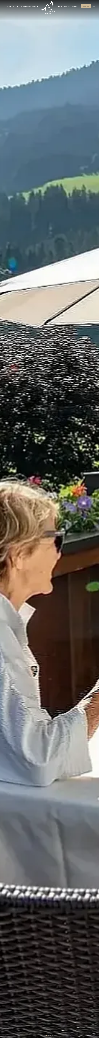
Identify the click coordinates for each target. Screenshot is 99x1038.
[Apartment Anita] (48, 7)
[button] (46, 1035)
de (94, 6)
